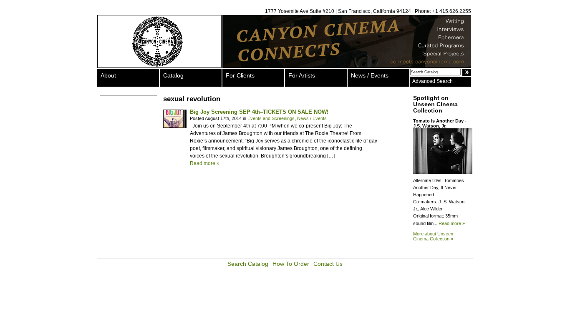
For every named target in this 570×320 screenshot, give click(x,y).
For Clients (240, 75)
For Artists (301, 75)
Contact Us (328, 263)
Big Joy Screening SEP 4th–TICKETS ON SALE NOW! (259, 112)
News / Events (369, 75)
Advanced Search (432, 81)
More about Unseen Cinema (433, 236)
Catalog (173, 75)
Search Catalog (247, 263)
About (108, 75)
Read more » (204, 163)
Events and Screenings (271, 118)
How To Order (290, 263)
